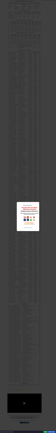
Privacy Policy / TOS (52, 431)
